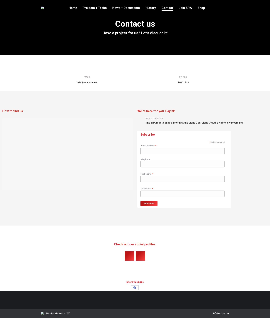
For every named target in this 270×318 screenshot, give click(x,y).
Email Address (148, 145)
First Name (146, 173)
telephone (145, 159)
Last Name (146, 188)
